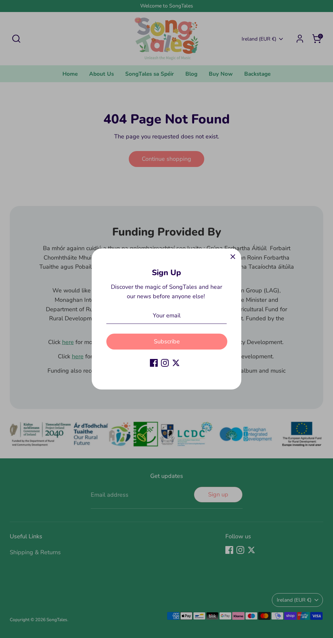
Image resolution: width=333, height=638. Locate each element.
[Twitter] (176, 363)
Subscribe (167, 341)
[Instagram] (165, 363)
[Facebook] (154, 363)
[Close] (233, 257)
